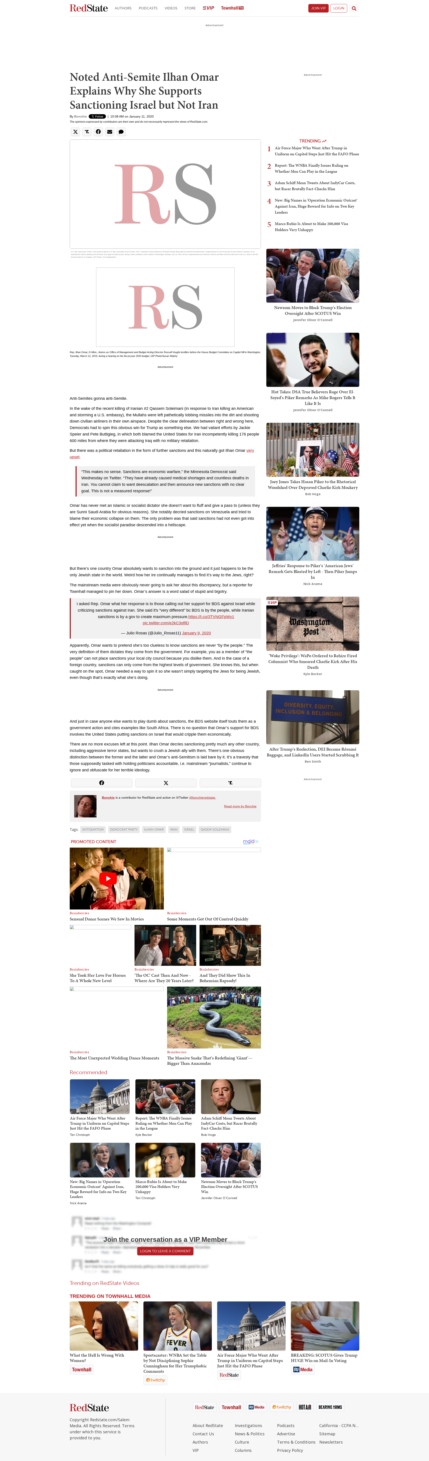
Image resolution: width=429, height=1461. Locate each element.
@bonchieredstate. (202, 797)
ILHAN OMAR (154, 830)
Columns (243, 1450)
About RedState (208, 1425)
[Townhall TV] (232, 8)
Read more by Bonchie (240, 806)
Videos (171, 8)
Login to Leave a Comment (165, 1251)
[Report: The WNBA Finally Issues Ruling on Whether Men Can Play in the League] (165, 1096)
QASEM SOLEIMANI (215, 830)
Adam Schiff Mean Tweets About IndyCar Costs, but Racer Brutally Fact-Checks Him (229, 1123)
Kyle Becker (143, 1135)
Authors (123, 8)
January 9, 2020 (196, 633)
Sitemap (327, 1433)
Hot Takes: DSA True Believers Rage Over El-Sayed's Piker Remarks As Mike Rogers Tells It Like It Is (312, 397)
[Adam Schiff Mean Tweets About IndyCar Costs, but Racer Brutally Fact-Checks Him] (231, 1096)
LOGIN (338, 8)
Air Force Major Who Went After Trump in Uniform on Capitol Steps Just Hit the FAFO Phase (99, 1123)
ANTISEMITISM (93, 830)
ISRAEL (189, 830)
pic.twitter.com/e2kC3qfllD (166, 623)
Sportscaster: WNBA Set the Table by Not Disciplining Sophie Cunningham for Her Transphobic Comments (175, 1363)
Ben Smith (313, 761)
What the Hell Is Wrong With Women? (97, 1358)
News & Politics (250, 1433)
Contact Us (203, 1433)
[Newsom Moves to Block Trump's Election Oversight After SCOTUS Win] (231, 1160)
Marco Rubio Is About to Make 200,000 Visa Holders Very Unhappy (161, 1186)
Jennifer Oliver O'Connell (219, 1198)
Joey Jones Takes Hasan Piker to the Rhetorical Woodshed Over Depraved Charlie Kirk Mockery (313, 484)
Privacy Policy (290, 1450)
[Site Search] (354, 8)
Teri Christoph (80, 1135)
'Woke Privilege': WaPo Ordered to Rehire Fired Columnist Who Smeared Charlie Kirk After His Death (312, 661)
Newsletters (331, 1442)
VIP (196, 1450)
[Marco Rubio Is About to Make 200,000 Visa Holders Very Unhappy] (165, 1160)
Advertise (286, 1433)
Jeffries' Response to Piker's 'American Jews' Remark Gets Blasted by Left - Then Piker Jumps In (313, 571)
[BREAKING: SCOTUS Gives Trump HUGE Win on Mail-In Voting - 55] (325, 1326)
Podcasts (148, 8)
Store (190, 8)
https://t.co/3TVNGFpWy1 (211, 617)
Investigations (248, 1425)
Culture (242, 1442)
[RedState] (89, 8)
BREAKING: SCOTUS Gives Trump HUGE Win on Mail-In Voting (324, 1358)
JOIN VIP (318, 8)
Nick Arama (78, 1203)
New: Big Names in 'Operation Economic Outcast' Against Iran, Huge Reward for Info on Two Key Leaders (98, 1189)
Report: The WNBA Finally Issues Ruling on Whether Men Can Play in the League (163, 1123)
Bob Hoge (208, 1135)
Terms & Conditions (296, 1442)
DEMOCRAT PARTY (124, 830)
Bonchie (80, 116)
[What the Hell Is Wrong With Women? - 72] (104, 1326)
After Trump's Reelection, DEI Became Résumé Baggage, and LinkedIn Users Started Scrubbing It (313, 752)
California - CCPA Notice (339, 1425)
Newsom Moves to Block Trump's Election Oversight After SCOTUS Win (229, 1186)
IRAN (174, 830)
